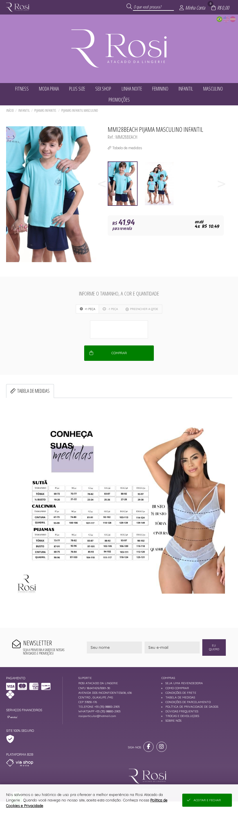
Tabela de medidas (33, 390)
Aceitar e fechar (207, 800)
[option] (126, 183)
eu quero (214, 647)
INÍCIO (10, 110)
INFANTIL (24, 110)
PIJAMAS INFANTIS (45, 110)
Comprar (119, 353)
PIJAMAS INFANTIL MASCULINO (79, 110)
